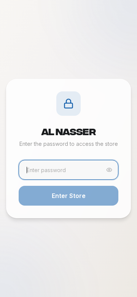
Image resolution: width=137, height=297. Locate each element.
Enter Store (69, 196)
